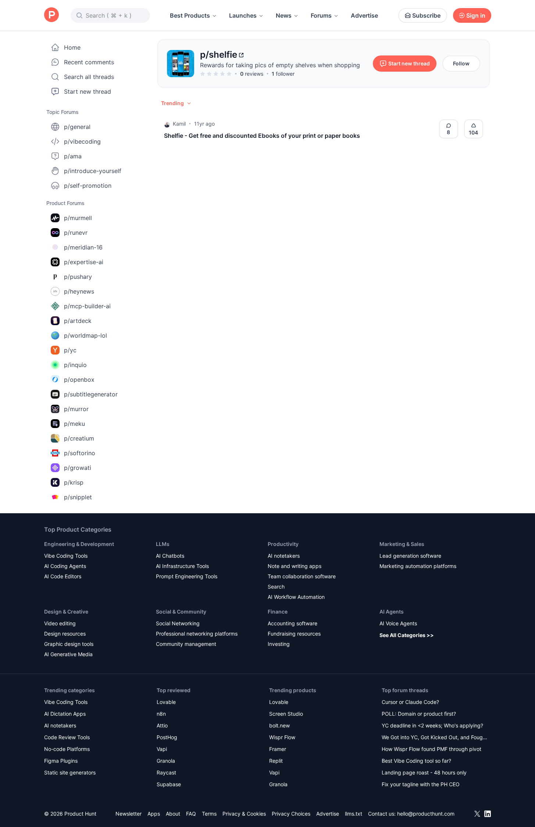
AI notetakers (284, 556)
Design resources (65, 633)
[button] (176, 103)
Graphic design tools (68, 644)
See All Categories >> (406, 635)
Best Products (190, 15)
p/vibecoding (82, 141)
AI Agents (391, 611)
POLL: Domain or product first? (419, 714)
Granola (166, 761)
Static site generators (70, 772)
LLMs (163, 544)
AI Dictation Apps (65, 714)
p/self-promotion (87, 185)
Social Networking (178, 623)
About (173, 813)
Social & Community (181, 611)
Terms (209, 813)
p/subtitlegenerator (91, 394)
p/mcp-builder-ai (87, 306)
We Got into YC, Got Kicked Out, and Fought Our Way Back (435, 738)
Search (276, 586)
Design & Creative (66, 611)
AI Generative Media (68, 654)
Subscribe (426, 15)
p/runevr (76, 232)
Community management (186, 644)
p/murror (76, 409)
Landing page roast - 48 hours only (424, 772)
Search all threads (89, 76)
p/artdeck (78, 320)
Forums (321, 15)
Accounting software (292, 623)
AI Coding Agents (65, 566)
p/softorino (79, 453)
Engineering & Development (79, 544)
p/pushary (78, 276)
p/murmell (78, 218)
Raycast (166, 772)
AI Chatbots (170, 556)
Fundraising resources (294, 633)
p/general (77, 126)
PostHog (167, 737)
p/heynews (79, 291)
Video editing (60, 623)
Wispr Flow (282, 737)
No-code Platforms (67, 749)
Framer (277, 749)
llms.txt (353, 813)
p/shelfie (218, 54)
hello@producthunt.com (425, 813)
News (284, 15)
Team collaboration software (302, 576)
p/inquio (75, 364)
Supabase (169, 784)
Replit (276, 761)
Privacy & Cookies (244, 813)
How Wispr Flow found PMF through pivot (431, 749)
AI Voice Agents (398, 623)
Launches (243, 15)
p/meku (74, 423)
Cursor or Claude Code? (410, 702)
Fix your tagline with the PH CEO (421, 784)
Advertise (364, 15)
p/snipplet (78, 497)
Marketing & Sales (401, 544)
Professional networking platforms (197, 633)
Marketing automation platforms (417, 566)
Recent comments (89, 62)
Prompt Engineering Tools (186, 576)
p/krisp (73, 482)
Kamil (179, 124)
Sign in (475, 15)
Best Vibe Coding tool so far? (416, 761)
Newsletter (128, 813)
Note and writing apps (294, 566)
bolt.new (279, 725)
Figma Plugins (61, 761)
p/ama (73, 156)
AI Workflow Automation (296, 597)
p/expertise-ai (83, 262)
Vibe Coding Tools (66, 556)
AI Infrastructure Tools (182, 566)
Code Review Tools (67, 737)
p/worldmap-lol (85, 335)
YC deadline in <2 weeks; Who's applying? (432, 725)
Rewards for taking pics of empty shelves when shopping (280, 65)
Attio (162, 725)
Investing (279, 644)
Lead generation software (410, 556)
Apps (153, 813)
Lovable (166, 702)
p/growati (77, 467)
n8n (161, 714)
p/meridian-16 (83, 247)
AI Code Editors (62, 576)
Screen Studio (286, 714)
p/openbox (79, 379)
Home (72, 47)
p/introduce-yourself (92, 171)
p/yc (70, 350)
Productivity (283, 544)
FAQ (191, 813)
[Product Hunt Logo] (51, 15)
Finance (278, 611)
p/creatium (79, 438)
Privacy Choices (291, 813)
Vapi (162, 749)
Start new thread (87, 91)
